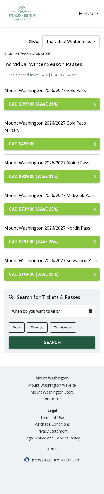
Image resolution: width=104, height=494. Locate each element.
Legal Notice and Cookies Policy (52, 438)
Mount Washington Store (29, 54)
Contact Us (52, 398)
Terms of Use (52, 417)
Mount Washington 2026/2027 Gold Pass (45, 90)
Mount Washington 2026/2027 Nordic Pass (47, 228)
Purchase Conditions (52, 424)
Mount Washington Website (52, 385)
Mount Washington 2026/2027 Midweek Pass (49, 195)
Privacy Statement (52, 431)
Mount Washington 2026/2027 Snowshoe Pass (51, 260)
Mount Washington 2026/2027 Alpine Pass (46, 163)
